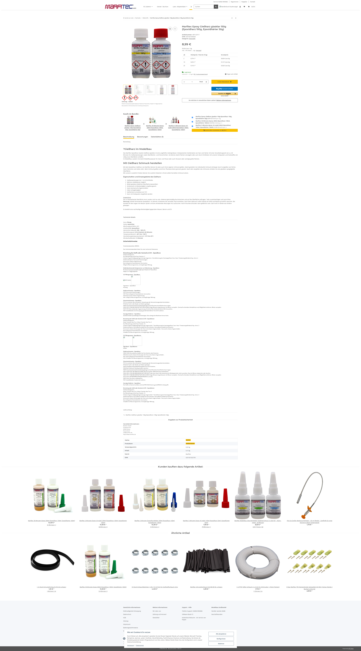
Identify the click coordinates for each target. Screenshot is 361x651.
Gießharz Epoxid (190, 443)
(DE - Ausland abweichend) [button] (201, 74)
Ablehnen (221, 643)
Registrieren (235, 2)
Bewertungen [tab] (142, 137)
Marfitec (188, 440)
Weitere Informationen (223, 100)
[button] (240, 6)
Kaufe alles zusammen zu (215, 130)
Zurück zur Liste (129, 18)
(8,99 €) (214, 117)
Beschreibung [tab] (128, 137)
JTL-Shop (351, 648)
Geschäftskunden (216, 614)
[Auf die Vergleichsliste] (170, 29)
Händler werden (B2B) (218, 611)
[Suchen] (216, 7)
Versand (198, 50)
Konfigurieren (221, 639)
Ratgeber (244, 2)
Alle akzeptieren (221, 634)
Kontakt (252, 2)
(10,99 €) (213, 126)
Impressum (130, 645)
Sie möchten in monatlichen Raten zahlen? (210, 100)
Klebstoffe (192, 39)
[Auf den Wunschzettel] (175, 29)
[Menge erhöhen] (206, 82)
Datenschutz (140, 645)
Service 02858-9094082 (220, 2)
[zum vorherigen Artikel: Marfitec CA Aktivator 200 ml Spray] (232, 18)
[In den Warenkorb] (124, 24)
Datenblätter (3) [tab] (157, 137)
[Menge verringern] (184, 82)
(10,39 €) (213, 122)
